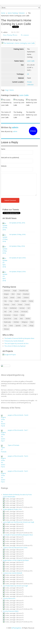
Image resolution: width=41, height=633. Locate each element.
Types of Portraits (13, 445)
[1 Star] (2, 39)
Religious (24, 322)
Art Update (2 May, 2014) (17, 246)
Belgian (6, 294)
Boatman (26, 294)
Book (5, 297)
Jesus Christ (7, 318)
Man (21, 318)
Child (18, 297)
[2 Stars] (3, 39)
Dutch (17, 301)
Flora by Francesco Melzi (11, 611)
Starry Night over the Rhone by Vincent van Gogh (18, 522)
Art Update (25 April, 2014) (17, 258)
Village (31, 325)
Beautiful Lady (24, 290)
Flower (20, 304)
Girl (29, 308)
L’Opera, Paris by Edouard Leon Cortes (15, 547)
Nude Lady (7, 322)
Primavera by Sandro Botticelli (14, 341)
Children (26, 297)
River (31, 322)
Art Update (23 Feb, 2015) (17, 223)
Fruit (5, 308)
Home (3, 13)
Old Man (16, 322)
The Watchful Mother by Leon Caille (31, 114)
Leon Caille (30, 61)
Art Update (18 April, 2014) (17, 271)
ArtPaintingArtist (9, 2)
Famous (6, 304)
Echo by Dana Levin (9, 598)
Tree (25, 325)
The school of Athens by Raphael (14, 346)
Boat (18, 294)
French (27, 304)
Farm (13, 304)
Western (22, 13)
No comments (25, 35)
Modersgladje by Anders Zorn (12, 509)
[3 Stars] (5, 39)
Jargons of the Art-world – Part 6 (18, 456)
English (24, 301)
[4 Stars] (7, 39)
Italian (22, 315)
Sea (5, 325)
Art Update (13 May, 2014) (17, 234)
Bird (13, 294)
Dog (6, 90)
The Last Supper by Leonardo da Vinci (16, 343)
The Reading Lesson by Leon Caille (18, 114)
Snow (11, 325)
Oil (28, 74)
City (5, 301)
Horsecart (24, 311)
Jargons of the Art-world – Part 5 (18, 471)
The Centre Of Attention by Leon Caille (6, 114)
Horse (16, 311)
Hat (5, 311)
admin (5, 32)
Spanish (18, 325)
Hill (10, 311)
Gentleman (13, 308)
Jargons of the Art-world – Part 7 (18, 430)
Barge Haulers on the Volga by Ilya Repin (16, 560)
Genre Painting (13, 13)
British (12, 297)
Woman (6, 329)
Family (31, 301)
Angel (14, 290)
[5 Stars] (8, 39)
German (22, 308)
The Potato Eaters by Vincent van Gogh (15, 586)
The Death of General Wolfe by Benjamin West (19, 338)
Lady (15, 318)
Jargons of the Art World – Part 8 (18, 415)
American (7, 290)
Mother (28, 318)
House (16, 315)
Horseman (7, 315)
